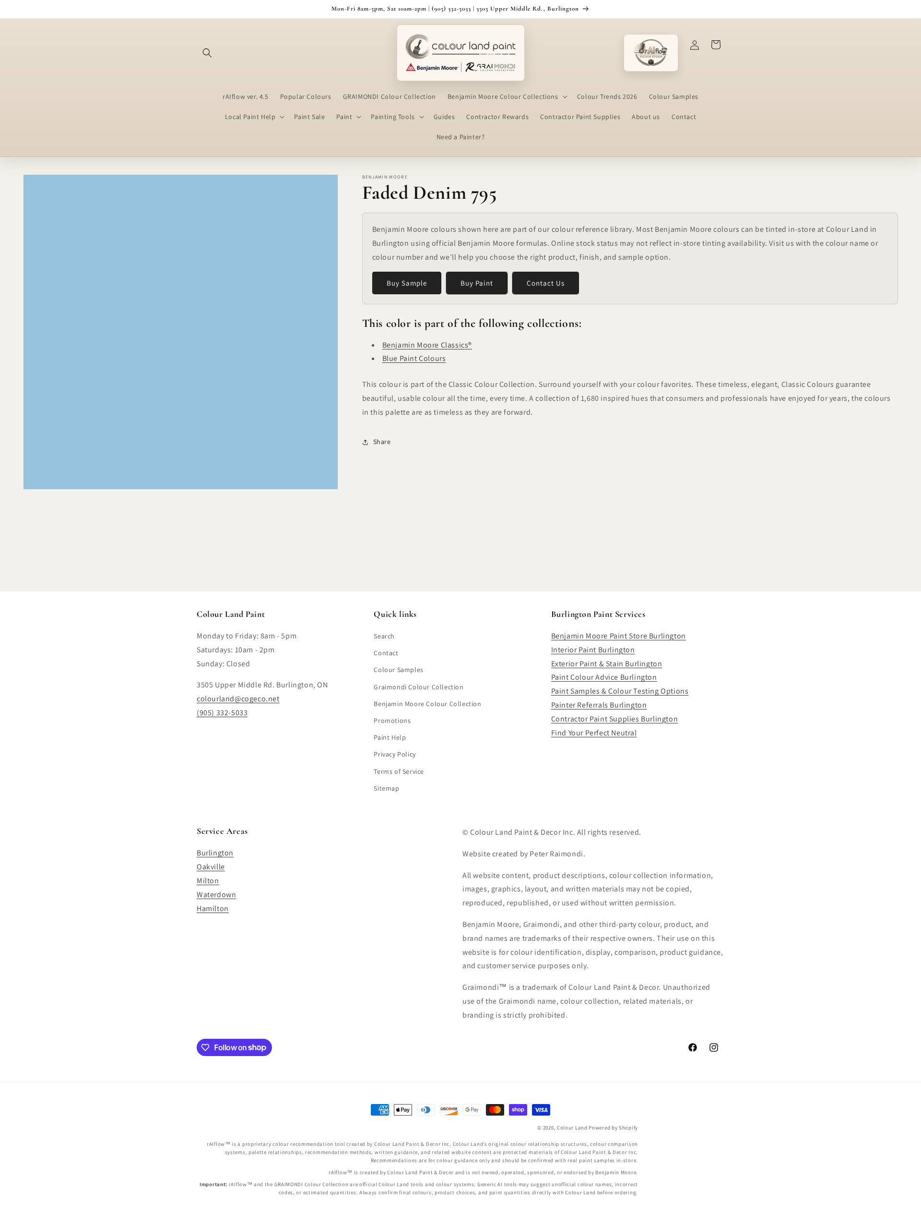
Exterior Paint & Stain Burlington (606, 664)
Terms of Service (399, 771)
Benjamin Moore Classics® (427, 345)
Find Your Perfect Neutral (594, 733)
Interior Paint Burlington (593, 650)
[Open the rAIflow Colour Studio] (651, 53)
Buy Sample (407, 283)
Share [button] (382, 441)
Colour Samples (398, 669)
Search (384, 636)
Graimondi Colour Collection (418, 687)
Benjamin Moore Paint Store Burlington (618, 636)
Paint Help (390, 737)
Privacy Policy (394, 754)
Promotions (392, 720)
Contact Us (546, 283)
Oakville (211, 867)
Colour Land (572, 1127)
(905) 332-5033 (222, 713)
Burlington (215, 853)
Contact (386, 653)
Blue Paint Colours (414, 358)
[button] (207, 52)
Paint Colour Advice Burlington (604, 677)
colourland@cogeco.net (238, 699)
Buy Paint (476, 283)
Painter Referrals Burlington (599, 705)
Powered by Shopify (613, 1127)
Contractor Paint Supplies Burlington (614, 719)
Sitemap (386, 788)
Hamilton (213, 908)
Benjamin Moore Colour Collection (427, 703)
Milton (208, 881)
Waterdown (216, 894)
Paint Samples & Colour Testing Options (620, 691)
